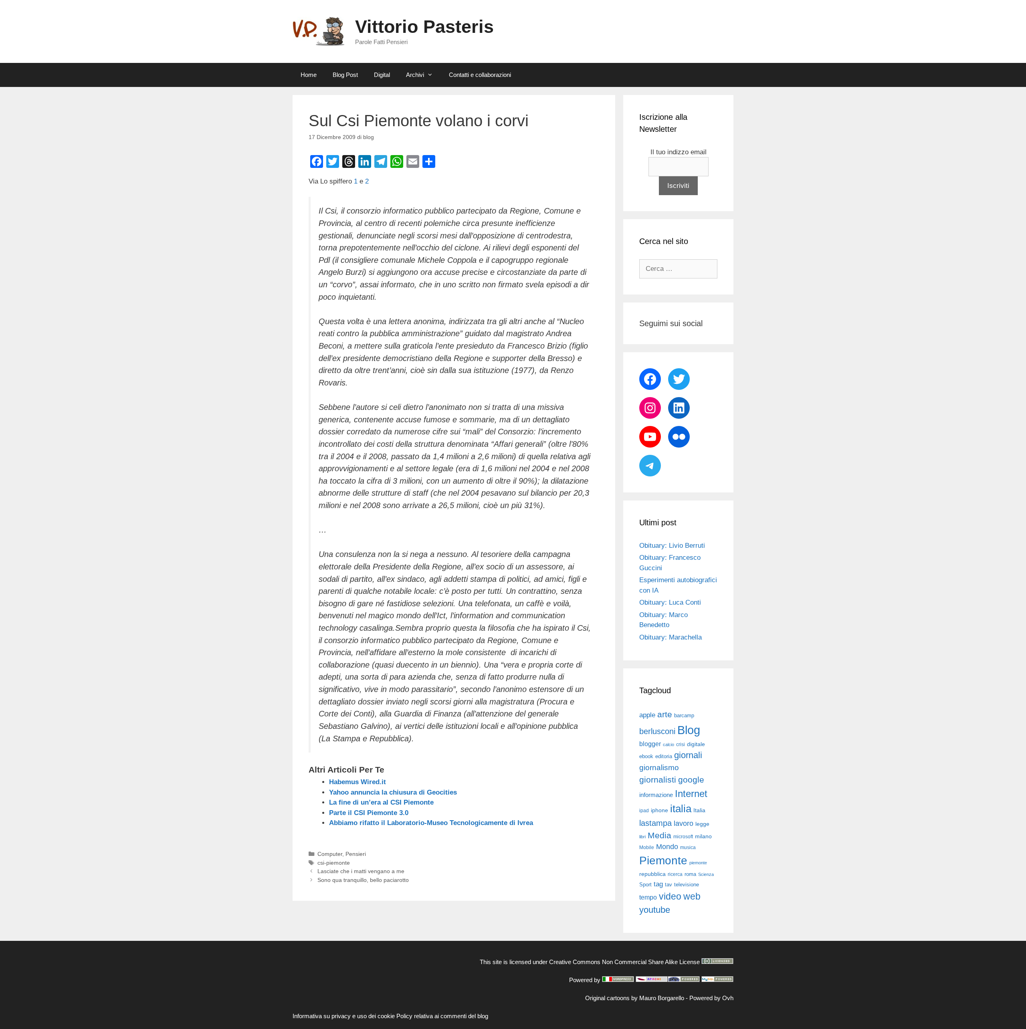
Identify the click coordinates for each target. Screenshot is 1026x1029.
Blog (688, 729)
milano (703, 836)
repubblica (652, 874)
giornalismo (659, 767)
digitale (696, 744)
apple (647, 715)
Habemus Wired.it (357, 782)
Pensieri (355, 854)
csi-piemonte (333, 863)
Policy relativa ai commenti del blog (442, 1016)
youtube (654, 910)
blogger (650, 743)
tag (658, 884)
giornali (688, 755)
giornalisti (657, 780)
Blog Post (345, 74)
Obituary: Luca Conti (670, 602)
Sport (645, 885)
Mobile (646, 847)
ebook (646, 756)
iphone (659, 810)
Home (309, 74)
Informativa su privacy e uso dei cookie (344, 1016)
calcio (668, 744)
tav (668, 885)
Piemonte (663, 860)
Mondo (667, 847)
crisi (680, 744)
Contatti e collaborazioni (480, 74)
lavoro (683, 823)
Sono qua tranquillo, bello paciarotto (363, 880)
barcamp (684, 715)
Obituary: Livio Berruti (672, 545)
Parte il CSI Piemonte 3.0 (368, 813)
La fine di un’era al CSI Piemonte (381, 802)
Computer (329, 854)
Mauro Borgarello (661, 998)
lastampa (655, 823)
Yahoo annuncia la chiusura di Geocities (393, 792)
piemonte (698, 862)
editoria (663, 756)
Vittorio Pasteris (424, 26)
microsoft (683, 836)
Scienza (706, 874)
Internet (691, 793)
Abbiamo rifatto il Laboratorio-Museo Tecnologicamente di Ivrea (431, 823)
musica (688, 847)
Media (659, 835)
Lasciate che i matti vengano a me (360, 871)
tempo (648, 897)
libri (642, 836)
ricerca (675, 874)
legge (702, 824)
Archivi (415, 74)
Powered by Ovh (711, 998)
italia (680, 809)
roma (690, 874)
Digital (382, 74)
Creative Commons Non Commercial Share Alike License (624, 961)
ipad (644, 810)
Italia (699, 810)
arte (664, 714)
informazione (656, 795)
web (692, 896)
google (691, 780)
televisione (686, 885)
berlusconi (657, 731)
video (670, 896)
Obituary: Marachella (670, 637)
